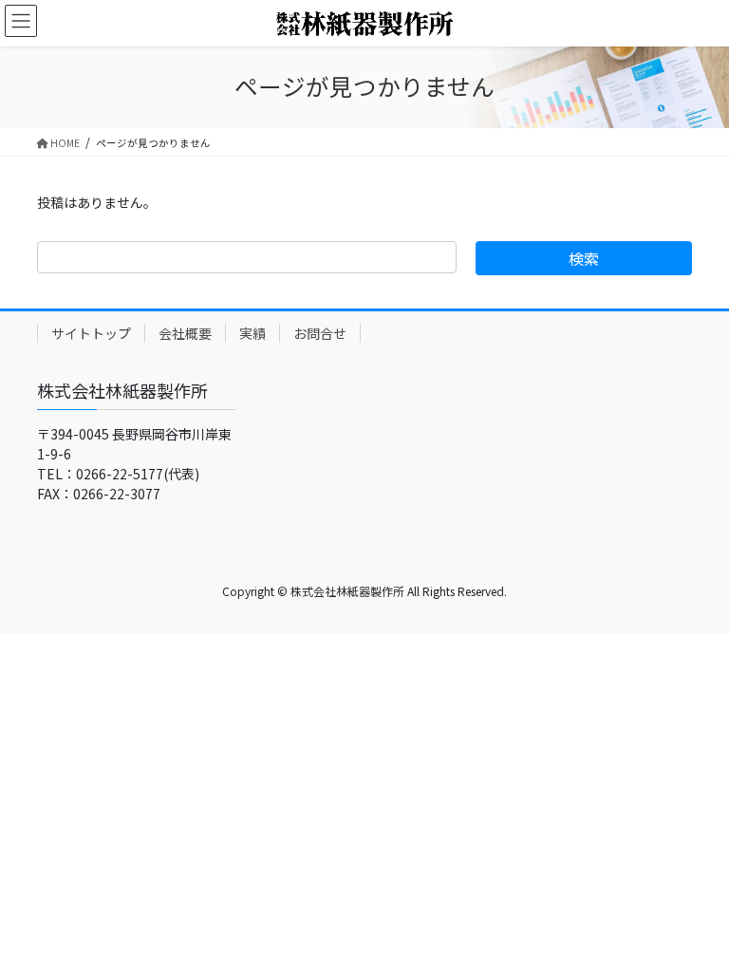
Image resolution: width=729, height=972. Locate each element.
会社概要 (185, 333)
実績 (252, 333)
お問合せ (319, 333)
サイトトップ (91, 333)
